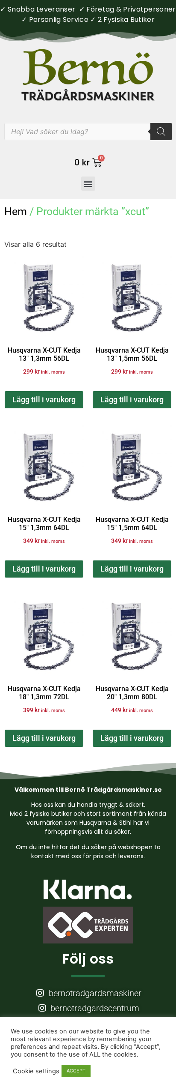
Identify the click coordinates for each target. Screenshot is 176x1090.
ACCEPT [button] (76, 1071)
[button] (88, 184)
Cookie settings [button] (36, 1071)
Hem (15, 211)
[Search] (161, 131)
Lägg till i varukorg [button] (44, 399)
